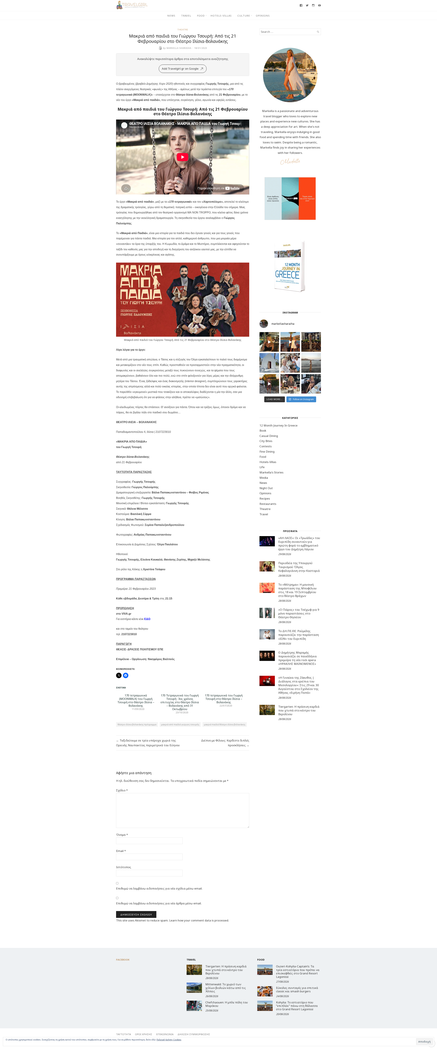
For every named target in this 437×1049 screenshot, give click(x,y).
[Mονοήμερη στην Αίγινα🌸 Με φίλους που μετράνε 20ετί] (290, 363)
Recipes (264, 498)
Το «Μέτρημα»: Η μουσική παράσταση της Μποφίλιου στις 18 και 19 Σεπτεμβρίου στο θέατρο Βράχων (297, 590)
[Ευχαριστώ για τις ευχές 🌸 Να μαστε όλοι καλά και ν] (311, 342)
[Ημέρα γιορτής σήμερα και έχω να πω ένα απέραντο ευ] (311, 384)
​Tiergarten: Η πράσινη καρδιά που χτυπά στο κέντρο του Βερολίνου (298, 710)
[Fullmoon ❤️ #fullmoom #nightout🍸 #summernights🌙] (269, 342)
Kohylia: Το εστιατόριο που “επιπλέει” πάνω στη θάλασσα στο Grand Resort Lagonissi (297, 1005)
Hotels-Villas (221, 15)
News (171, 15)
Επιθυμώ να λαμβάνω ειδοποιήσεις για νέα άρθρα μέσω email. (159, 903)
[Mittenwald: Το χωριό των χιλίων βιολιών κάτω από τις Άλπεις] (194, 988)
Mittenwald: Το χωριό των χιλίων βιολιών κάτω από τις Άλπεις (225, 987)
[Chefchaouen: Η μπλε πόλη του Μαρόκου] (194, 1006)
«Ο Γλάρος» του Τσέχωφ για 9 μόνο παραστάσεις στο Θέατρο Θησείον (298, 613)
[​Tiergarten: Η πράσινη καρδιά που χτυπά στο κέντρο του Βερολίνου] (267, 710)
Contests (265, 446)
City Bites (265, 441)
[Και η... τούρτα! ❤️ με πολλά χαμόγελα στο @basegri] (290, 384)
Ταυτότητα (123, 1034)
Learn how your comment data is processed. (199, 920)
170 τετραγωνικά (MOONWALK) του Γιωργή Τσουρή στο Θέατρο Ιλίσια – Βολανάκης (135, 700)
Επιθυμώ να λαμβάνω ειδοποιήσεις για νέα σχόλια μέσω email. (159, 888)
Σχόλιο (122, 790)
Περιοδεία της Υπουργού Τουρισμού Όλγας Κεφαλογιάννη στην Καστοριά (299, 566)
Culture (243, 15)
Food (201, 15)
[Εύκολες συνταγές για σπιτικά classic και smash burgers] (265, 991)
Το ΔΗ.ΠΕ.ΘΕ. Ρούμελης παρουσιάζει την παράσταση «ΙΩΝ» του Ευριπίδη (298, 634)
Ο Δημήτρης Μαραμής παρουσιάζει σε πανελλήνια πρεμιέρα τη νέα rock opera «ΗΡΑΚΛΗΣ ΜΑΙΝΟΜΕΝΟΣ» (297, 658)
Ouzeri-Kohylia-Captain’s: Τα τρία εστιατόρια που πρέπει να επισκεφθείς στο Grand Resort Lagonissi (297, 971)
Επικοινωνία (164, 1034)
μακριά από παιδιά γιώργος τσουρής (180, 724)
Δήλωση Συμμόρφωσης (194, 1034)
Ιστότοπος (123, 867)
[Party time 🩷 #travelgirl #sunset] (311, 363)
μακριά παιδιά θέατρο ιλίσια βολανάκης (224, 724)
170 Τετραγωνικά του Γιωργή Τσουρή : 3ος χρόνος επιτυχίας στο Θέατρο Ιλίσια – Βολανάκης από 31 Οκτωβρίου (180, 702)
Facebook (123, 959)
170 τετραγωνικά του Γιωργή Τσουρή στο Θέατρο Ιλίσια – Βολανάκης (224, 699)
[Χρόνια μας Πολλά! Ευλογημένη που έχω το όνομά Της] (269, 363)
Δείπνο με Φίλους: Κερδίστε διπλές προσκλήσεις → (225, 742)
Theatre (182, 29)
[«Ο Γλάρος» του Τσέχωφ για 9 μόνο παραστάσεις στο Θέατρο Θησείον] (267, 613)
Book (262, 430)
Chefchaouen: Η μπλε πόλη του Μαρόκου (226, 1004)
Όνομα (122, 835)
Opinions (263, 15)
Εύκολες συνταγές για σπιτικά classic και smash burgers (297, 989)
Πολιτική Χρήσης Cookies (169, 1039)
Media (263, 478)
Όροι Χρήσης (143, 1034)
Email (121, 851)
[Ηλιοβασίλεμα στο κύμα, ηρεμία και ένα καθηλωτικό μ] (290, 342)
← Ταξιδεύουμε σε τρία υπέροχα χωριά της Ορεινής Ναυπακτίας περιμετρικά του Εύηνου (148, 742)
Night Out (266, 488)
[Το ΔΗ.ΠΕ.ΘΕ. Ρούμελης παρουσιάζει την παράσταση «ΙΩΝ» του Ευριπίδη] (267, 634)
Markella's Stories (271, 472)
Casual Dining (268, 436)
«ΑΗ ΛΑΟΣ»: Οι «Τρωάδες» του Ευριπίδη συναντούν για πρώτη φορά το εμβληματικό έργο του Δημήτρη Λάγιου (299, 543)
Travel (186, 15)
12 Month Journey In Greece (278, 425)
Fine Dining (266, 451)
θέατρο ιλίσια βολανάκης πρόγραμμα (137, 724)
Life (262, 467)
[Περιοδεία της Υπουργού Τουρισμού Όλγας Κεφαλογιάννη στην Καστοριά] (267, 566)
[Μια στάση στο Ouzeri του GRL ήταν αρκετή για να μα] (269, 384)
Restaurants (267, 504)
